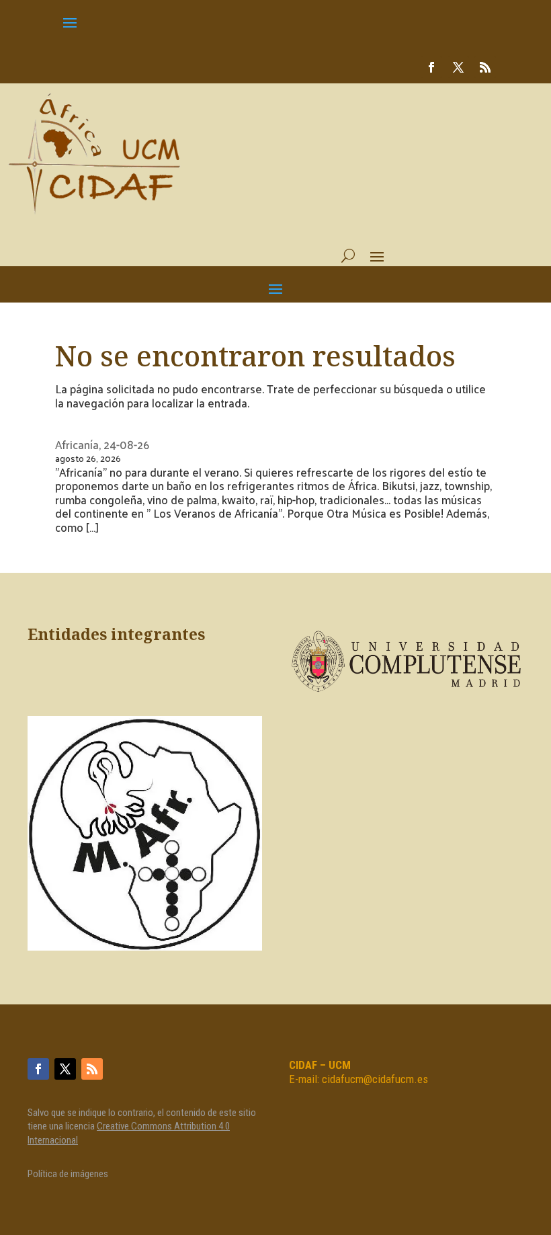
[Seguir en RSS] (485, 67)
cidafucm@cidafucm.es (375, 1079)
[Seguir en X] (458, 67)
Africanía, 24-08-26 (102, 444)
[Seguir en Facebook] (431, 67)
